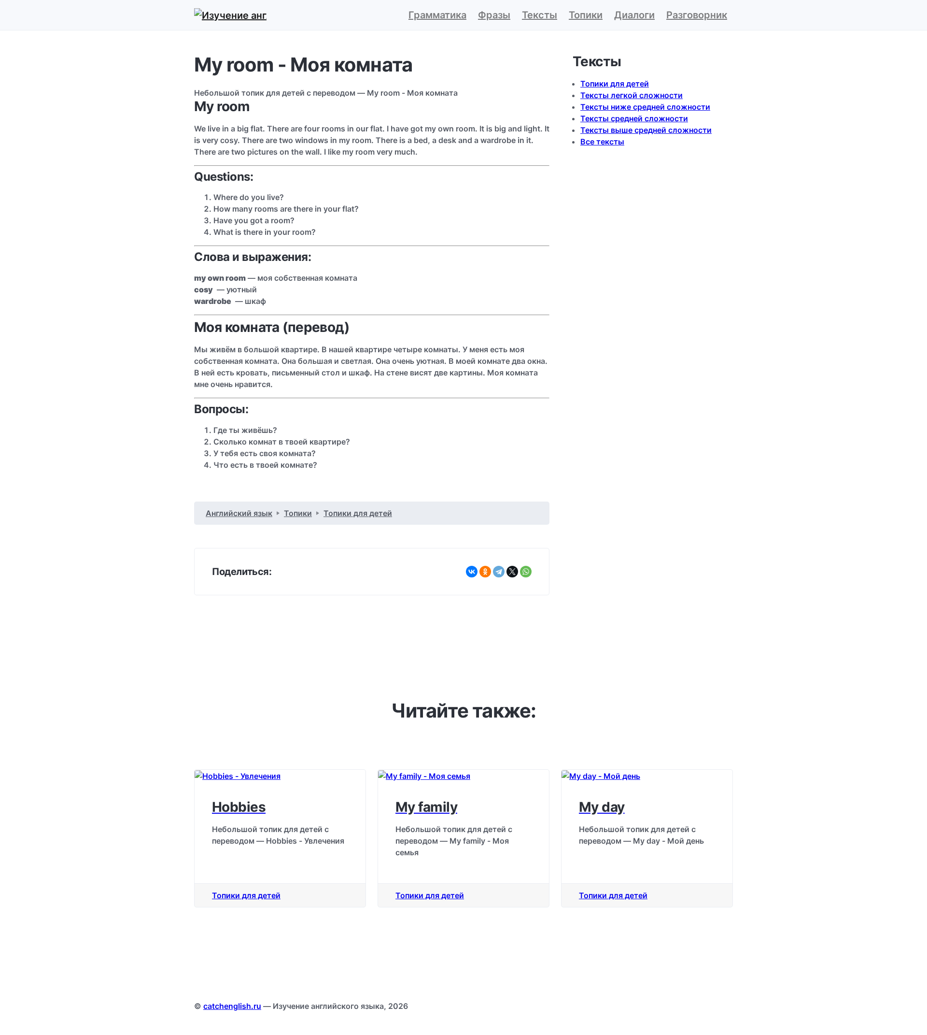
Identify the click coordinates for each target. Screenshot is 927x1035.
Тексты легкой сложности (631, 95)
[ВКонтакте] (472, 571)
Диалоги (634, 15)
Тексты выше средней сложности (646, 130)
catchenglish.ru (232, 1006)
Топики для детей (614, 83)
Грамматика (437, 15)
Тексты (539, 15)
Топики (586, 15)
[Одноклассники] (485, 571)
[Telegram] (499, 571)
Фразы (494, 15)
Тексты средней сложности (634, 118)
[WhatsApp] (526, 571)
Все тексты (602, 141)
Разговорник (696, 15)
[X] (512, 571)
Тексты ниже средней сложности (645, 107)
